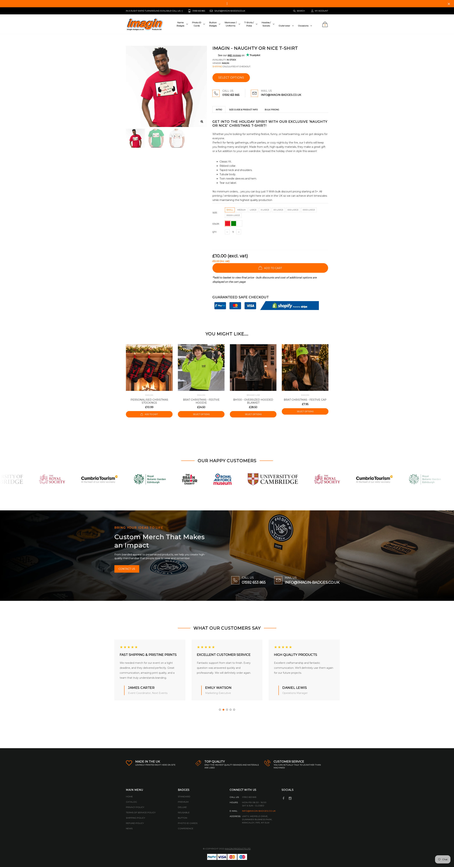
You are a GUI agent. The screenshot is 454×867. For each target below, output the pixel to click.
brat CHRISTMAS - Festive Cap (305, 399)
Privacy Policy (135, 807)
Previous (118, 386)
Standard (184, 796)
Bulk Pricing (272, 109)
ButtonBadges (213, 24)
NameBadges (180, 24)
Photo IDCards (196, 24)
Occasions (303, 25)
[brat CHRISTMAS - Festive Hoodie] (201, 367)
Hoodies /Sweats (266, 24)
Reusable (184, 812)
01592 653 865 (230, 94)
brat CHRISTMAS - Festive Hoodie (201, 401)
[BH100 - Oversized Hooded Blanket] (253, 367)
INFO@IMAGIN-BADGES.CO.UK (281, 94)
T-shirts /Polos (249, 24)
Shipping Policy (135, 817)
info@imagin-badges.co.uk (259, 811)
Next (336, 386)
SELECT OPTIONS (231, 77)
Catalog (131, 801)
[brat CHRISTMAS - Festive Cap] (305, 367)
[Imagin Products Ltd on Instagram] (290, 799)
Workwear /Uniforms (231, 24)
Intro (219, 109)
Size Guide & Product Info (243, 109)
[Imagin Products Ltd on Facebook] (283, 799)
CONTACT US (126, 568)
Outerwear (284, 25)
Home (129, 796)
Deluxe (182, 807)
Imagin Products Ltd (238, 848)
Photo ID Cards (187, 823)
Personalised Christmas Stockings (149, 401)
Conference (185, 828)
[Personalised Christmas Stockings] (149, 367)
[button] (220, 710)
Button (182, 817)
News (129, 828)
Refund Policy (135, 823)
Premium (183, 801)
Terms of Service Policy (141, 812)
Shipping (217, 66)
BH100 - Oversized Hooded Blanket (253, 401)
